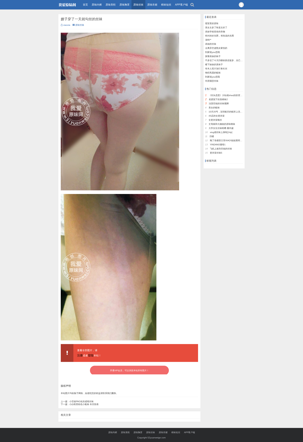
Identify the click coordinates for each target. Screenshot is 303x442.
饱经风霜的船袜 (213, 72)
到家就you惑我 (212, 52)
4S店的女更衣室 (217, 116)
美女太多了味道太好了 (216, 27)
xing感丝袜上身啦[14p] (221, 132)
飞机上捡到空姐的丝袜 (221, 148)
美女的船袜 (214, 107)
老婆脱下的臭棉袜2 (218, 99)
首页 (85, 4)
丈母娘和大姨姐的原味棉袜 (222, 124)
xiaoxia (66, 25)
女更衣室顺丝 (215, 120)
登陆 (91, 355)
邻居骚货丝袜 (211, 81)
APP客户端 (181, 4)
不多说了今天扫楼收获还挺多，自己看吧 (225, 60)
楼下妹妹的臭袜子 (214, 64)
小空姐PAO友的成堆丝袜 (77, 401)
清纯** (208, 40)
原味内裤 (97, 4)
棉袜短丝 (166, 4)
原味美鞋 (111, 4)
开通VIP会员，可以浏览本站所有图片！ (129, 370)
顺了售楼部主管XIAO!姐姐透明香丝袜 (228, 140)
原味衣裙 (152, 4)
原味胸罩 (124, 4)
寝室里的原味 (211, 23)
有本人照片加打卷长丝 (216, 68)
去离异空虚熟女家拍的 (216, 48)
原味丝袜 (138, 4)
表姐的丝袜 (210, 44)
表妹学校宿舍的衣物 (215, 31)
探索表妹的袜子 (213, 56)
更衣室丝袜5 (216, 152)
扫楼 (212, 136)
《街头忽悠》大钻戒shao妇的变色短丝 (228, 95)
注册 (80, 355)
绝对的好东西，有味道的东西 (219, 35)
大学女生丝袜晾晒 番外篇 (221, 128)
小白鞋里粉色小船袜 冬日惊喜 (80, 404)
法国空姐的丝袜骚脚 (219, 103)
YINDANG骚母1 (218, 144)
